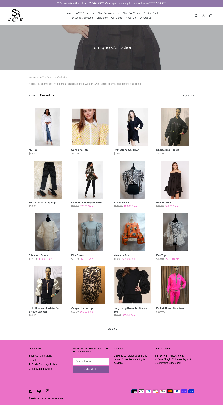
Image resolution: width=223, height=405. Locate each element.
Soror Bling (41, 398)
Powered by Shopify (55, 398)
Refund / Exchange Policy (43, 364)
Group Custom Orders (40, 369)
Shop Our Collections (40, 355)
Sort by (33, 96)
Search (33, 360)
